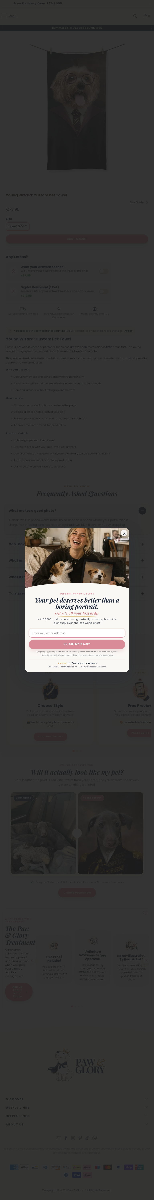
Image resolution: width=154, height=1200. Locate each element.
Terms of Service (101, 655)
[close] (124, 533)
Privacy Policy (86, 655)
